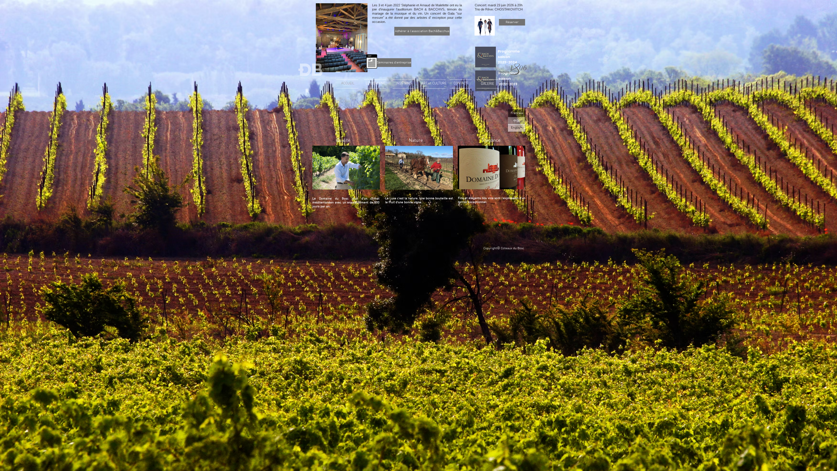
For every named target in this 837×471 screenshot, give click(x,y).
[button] (392, 62)
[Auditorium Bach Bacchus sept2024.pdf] (371, 62)
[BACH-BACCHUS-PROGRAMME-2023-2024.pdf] (485, 57)
